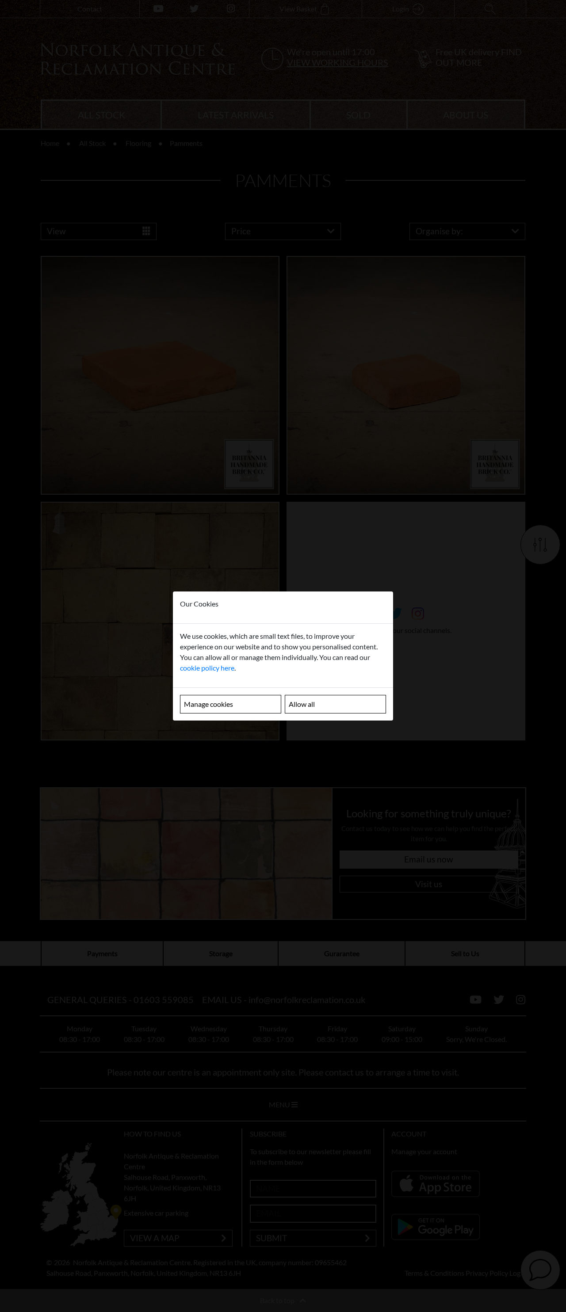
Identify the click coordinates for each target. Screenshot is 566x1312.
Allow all (302, 704)
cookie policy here (207, 668)
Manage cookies (208, 704)
